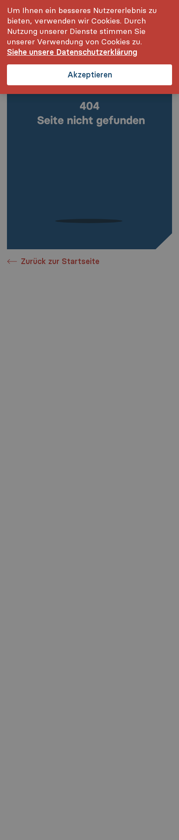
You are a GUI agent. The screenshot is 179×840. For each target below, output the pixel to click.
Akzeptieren (89, 75)
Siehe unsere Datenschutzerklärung (72, 52)
